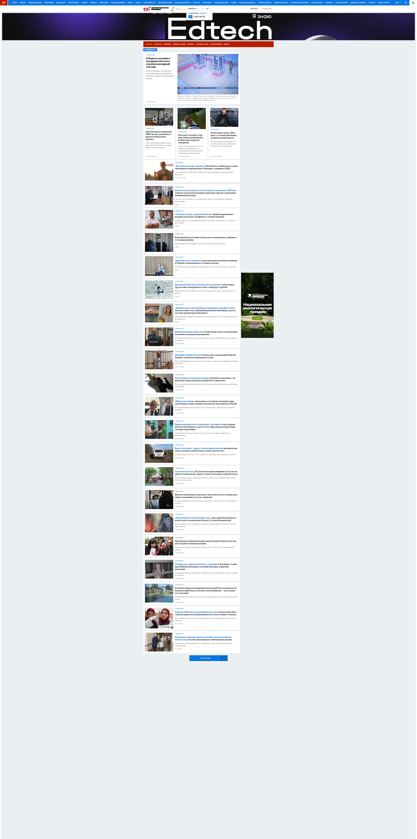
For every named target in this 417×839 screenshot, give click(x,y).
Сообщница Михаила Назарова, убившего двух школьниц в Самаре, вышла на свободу (206, 574)
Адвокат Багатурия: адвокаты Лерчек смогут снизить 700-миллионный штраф (204, 548)
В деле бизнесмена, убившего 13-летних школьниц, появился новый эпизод (224, 135)
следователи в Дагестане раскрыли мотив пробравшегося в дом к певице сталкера (206, 613)
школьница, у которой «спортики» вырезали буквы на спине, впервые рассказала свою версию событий (206, 402)
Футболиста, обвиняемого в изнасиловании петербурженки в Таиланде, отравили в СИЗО (206, 167)
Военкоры (167, 44)
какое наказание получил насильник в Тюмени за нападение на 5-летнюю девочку (206, 261)
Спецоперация (35, 3)
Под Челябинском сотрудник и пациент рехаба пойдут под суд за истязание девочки (206, 525)
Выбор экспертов (183, 3)
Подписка (266, 8)
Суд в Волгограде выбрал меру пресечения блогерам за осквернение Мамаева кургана (159, 145)
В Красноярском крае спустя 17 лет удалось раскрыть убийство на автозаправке (203, 434)
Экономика (73, 3)
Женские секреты (247, 3)
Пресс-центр (383, 3)
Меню (4, 2)
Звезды (93, 3)
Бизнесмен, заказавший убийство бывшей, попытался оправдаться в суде (205, 356)
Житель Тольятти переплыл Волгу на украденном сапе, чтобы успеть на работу (205, 292)
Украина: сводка (179, 44)
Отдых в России (202, 44)
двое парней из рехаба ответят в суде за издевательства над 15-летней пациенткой (206, 519)
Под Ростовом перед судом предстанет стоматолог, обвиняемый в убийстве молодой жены (205, 479)
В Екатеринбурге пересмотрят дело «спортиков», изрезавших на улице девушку (205, 408)
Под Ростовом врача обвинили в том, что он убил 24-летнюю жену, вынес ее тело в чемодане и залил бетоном (206, 472)
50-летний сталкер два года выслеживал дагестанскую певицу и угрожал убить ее (205, 619)
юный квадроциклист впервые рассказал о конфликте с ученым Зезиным (204, 215)
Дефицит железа (358, 3)
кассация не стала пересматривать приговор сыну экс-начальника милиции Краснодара (206, 193)
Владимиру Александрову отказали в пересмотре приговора (200, 243)
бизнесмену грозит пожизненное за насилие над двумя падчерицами (206, 333)
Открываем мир (221, 3)
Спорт (138, 3)
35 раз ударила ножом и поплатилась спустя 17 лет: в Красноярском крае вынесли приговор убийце (205, 427)
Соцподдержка (118, 3)
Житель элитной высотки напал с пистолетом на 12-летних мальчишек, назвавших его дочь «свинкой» (206, 495)
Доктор (196, 3)
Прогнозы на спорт (300, 3)
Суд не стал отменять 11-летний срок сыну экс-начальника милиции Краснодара (204, 200)
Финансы (207, 3)
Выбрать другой (199, 16)
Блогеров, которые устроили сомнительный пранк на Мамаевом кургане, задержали (190, 139)
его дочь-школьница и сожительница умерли (203, 638)
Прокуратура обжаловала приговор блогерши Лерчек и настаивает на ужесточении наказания (206, 542)
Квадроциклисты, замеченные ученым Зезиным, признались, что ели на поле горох (205, 221)
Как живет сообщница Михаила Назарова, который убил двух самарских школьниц (206, 566)
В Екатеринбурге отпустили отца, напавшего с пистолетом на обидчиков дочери (205, 502)
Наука (130, 3)
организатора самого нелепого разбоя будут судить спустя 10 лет (206, 449)
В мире (84, 3)
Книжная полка (281, 3)
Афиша (226, 44)
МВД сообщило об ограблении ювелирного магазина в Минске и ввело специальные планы (160, 75)
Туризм (372, 3)
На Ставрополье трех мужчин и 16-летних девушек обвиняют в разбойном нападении (206, 385)
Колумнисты (149, 3)
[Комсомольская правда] (156, 9)
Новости (157, 44)
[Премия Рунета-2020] (177, 8)
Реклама (254, 8)
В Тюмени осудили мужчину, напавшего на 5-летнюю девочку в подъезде (205, 267)
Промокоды (316, 3)
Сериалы (329, 3)
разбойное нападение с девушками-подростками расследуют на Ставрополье (205, 379)
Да (190, 16)
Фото (14, 3)
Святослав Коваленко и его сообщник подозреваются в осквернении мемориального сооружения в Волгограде (191, 149)
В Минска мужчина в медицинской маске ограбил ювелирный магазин (158, 62)
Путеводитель (264, 3)
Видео (23, 3)
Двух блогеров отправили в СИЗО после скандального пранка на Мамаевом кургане (159, 135)
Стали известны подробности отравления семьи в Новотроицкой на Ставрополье (203, 644)
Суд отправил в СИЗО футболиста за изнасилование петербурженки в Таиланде (204, 173)
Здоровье (103, 3)
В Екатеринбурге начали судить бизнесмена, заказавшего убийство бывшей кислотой (206, 362)
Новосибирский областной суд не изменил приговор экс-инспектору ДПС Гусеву (206, 598)
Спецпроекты (341, 3)
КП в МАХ (190, 44)
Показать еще (205, 658)
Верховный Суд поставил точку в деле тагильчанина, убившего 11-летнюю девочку (206, 238)
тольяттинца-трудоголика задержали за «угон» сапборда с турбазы (205, 285)
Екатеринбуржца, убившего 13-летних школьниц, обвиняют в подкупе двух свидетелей (224, 143)
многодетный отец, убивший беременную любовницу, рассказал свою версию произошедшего (205, 310)
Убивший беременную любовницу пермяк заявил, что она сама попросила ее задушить (206, 317)
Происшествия (165, 3)
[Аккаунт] (413, 2)
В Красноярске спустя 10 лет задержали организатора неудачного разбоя (205, 454)
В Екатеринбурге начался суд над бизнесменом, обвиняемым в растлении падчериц (206, 339)
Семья (234, 3)
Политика (49, 3)
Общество (61, 3)
